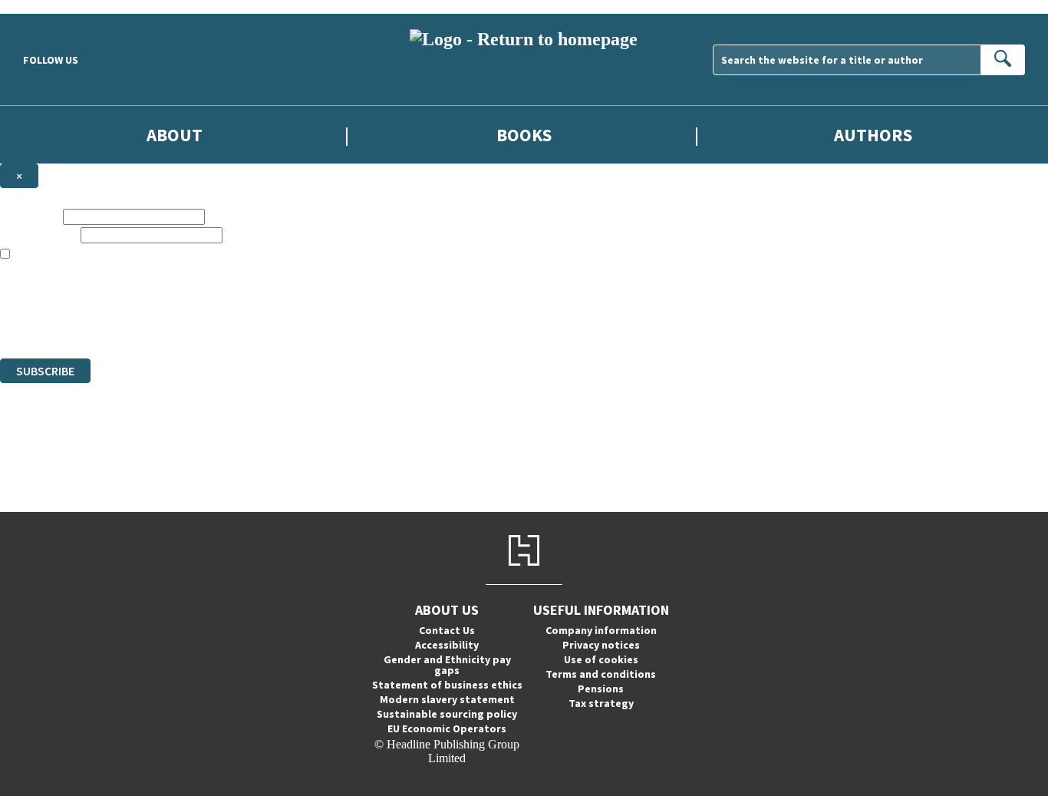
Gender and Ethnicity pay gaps (447, 664)
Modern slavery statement (447, 699)
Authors (873, 135)
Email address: (38, 234)
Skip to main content (50, 6)
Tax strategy (601, 703)
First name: (30, 216)
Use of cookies (601, 659)
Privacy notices (601, 645)
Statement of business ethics (447, 685)
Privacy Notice (302, 323)
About (175, 135)
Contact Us (447, 630)
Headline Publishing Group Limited (191, 295)
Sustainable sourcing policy (447, 714)
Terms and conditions (600, 674)
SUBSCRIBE (45, 370)
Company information (601, 630)
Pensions (601, 688)
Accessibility (447, 645)
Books (524, 135)
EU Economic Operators (446, 728)
